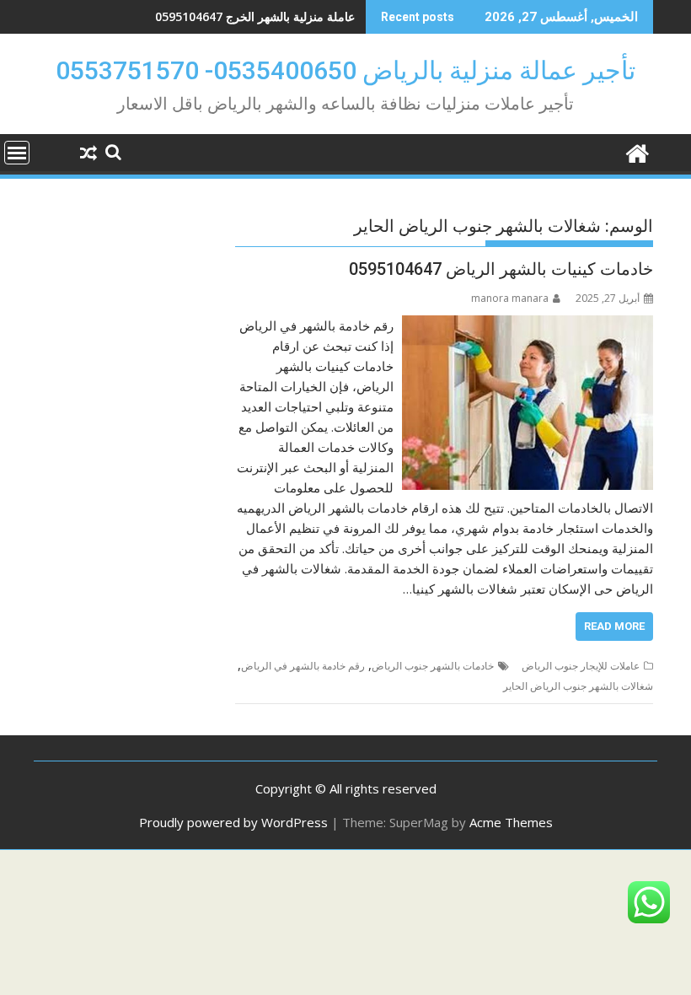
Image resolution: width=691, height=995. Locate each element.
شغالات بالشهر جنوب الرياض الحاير (578, 686)
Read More (614, 626)
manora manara (510, 298)
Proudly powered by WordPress (233, 822)
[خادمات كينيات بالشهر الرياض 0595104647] (527, 325)
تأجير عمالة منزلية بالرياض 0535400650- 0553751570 (345, 70)
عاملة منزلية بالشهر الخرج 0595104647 (255, 16)
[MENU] (16, 152)
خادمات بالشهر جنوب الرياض (433, 666)
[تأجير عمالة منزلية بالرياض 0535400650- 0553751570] (636, 151)
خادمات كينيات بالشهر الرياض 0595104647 (501, 269)
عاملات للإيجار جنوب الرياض (581, 666)
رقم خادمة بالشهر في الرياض (303, 666)
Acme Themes (511, 822)
